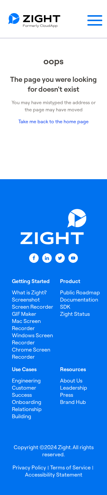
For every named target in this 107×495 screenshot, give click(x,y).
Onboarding (26, 402)
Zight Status (75, 313)
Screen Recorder (32, 306)
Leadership (73, 387)
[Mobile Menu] (94, 20)
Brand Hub (73, 402)
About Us (71, 380)
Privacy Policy (29, 467)
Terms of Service (70, 467)
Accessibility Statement (53, 474)
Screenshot (26, 299)
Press (66, 394)
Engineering (26, 380)
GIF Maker (24, 313)
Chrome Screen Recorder (31, 353)
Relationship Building (27, 413)
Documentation (79, 299)
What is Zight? (29, 292)
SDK (65, 306)
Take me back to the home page (53, 121)
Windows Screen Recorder (32, 339)
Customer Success (24, 391)
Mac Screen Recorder (26, 325)
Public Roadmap (80, 292)
